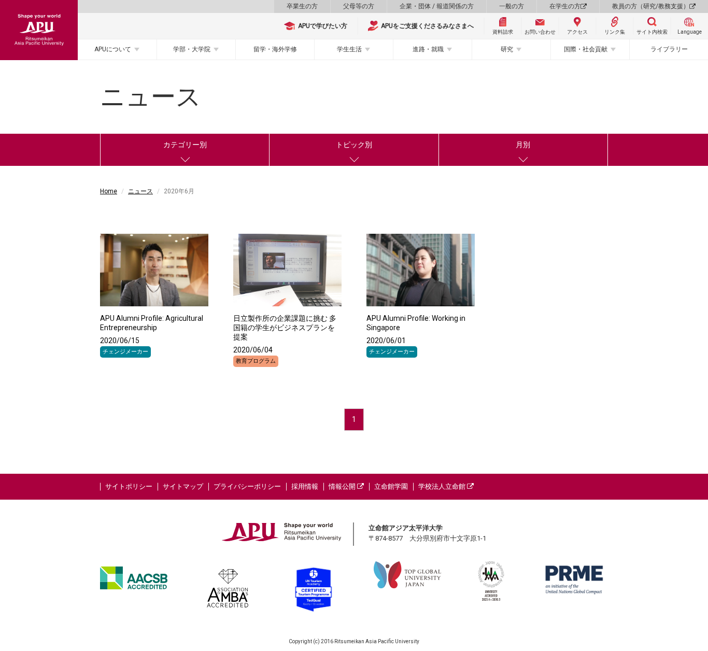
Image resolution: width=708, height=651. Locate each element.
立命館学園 (391, 486)
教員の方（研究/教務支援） (650, 6)
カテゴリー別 (185, 144)
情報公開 (343, 486)
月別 (523, 144)
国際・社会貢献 (585, 49)
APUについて (112, 49)
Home (108, 191)
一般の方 (511, 6)
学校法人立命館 (442, 486)
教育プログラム (256, 361)
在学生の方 (564, 6)
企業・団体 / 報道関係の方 (437, 6)
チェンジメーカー (125, 351)
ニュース (140, 191)
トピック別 (354, 144)
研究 (507, 49)
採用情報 (304, 486)
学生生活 (349, 49)
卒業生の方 (302, 6)
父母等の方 (358, 6)
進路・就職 (428, 49)
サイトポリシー (128, 486)
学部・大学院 (191, 49)
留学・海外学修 (275, 49)
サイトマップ (183, 486)
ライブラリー (669, 49)
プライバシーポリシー (247, 486)
